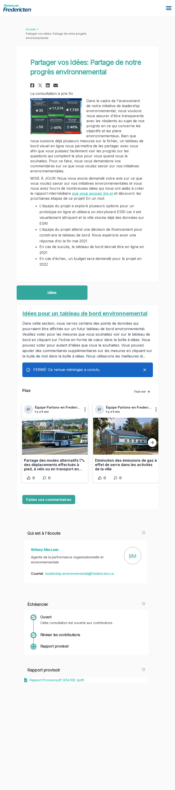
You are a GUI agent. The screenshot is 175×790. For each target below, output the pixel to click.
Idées (52, 292)
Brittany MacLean (45, 549)
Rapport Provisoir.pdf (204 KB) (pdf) (57, 680)
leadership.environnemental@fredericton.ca (79, 573)
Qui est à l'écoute (43, 533)
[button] (33, 85)
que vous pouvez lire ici (92, 193)
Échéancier (37, 604)
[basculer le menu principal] (169, 8)
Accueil (31, 29)
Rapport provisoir (43, 670)
